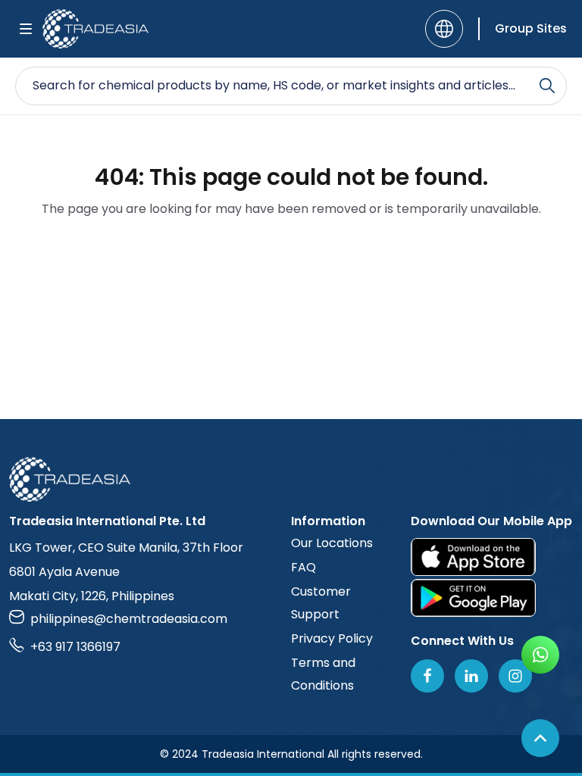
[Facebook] (427, 676)
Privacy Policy (332, 638)
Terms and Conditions (323, 674)
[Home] (291, 479)
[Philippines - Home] (95, 28)
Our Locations (332, 543)
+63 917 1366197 (75, 647)
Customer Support (321, 603)
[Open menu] (25, 28)
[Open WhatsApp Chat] (540, 655)
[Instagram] (515, 676)
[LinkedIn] (471, 676)
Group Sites (531, 28)
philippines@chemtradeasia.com (128, 618)
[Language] (444, 29)
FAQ (303, 567)
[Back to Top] (540, 738)
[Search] (547, 85)
